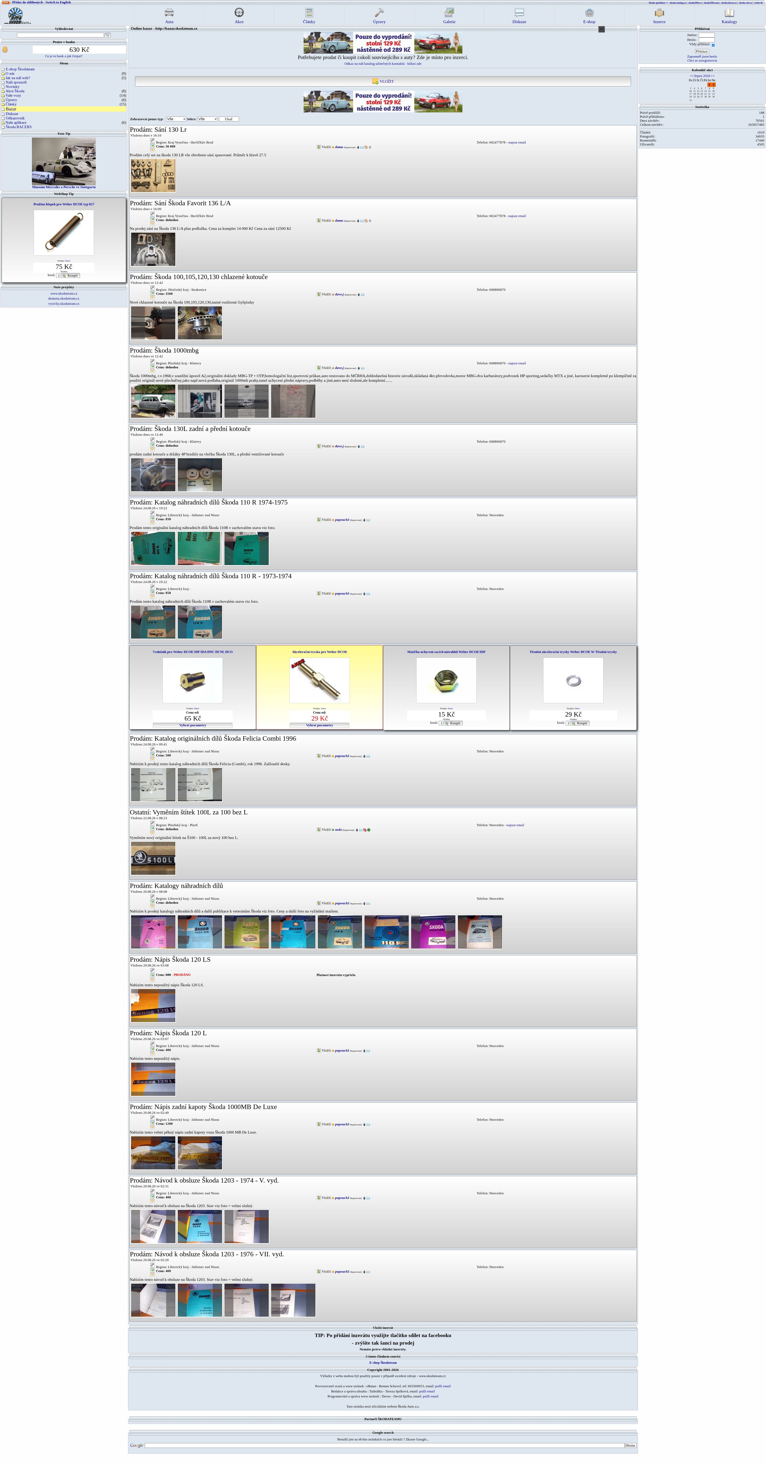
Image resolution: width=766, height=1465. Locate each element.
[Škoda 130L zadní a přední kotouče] (153, 474)
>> (713, 76)
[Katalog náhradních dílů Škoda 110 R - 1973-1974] (153, 622)
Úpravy (11, 100)
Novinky (13, 87)
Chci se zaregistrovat (702, 60)
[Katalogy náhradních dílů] (153, 931)
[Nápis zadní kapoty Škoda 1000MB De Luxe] (153, 1152)
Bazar (11, 108)
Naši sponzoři (16, 82)
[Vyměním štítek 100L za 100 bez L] (153, 858)
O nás (10, 73)
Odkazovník (15, 118)
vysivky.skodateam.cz (63, 304)
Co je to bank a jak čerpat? (64, 56)
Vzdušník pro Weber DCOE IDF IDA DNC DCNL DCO (193, 652)
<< (692, 76)
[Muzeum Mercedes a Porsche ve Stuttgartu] (64, 161)
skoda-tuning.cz (678, 2)
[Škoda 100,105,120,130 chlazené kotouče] (153, 322)
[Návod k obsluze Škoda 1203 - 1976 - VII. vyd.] (153, 1300)
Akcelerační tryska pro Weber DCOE (319, 652)
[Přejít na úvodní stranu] (16, 15)
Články (11, 104)
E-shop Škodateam (20, 69)
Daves (67, 261)
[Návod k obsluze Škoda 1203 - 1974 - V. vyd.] (153, 1226)
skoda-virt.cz (745, 2)
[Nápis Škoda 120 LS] (153, 1005)
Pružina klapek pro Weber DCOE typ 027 (64, 204)
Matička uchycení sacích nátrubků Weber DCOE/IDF (446, 652)
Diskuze (12, 114)
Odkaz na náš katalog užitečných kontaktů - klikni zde (383, 64)
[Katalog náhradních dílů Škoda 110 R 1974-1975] (153, 548)
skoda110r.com (711, 2)
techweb (758, 2)
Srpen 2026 (702, 76)
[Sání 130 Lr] (153, 175)
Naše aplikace (16, 122)
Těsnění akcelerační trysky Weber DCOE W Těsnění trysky (573, 652)
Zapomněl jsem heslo (702, 56)
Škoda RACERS (19, 127)
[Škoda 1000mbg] (153, 401)
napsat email (517, 142)
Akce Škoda (15, 91)
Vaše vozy (13, 95)
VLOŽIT (386, 81)
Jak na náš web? (18, 78)
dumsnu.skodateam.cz (63, 298)
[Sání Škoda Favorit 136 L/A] (153, 249)
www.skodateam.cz (63, 293)
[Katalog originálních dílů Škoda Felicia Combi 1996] (153, 784)
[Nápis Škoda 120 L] (153, 1079)
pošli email (443, 1386)
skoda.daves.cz (728, 2)
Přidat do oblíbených (27, 2)
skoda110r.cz (694, 2)
